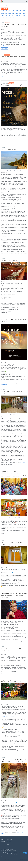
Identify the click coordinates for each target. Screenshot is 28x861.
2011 (6, 15)
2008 (16, 15)
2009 (13, 15)
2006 (24, 15)
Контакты (8, 846)
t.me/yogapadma (4, 384)
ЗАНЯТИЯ (3, 842)
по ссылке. (22, 462)
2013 (24, 13)
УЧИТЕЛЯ (3, 838)
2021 (20, 11)
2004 (6, 18)
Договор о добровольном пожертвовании (8, 850)
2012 (2, 15)
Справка (8, 844)
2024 (9, 11)
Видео (2, 652)
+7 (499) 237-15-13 (6, 859)
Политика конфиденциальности (7, 849)
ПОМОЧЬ (9, 847)
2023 (13, 11)
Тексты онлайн (9, 839)
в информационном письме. (13, 715)
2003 (9, 18)
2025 (6, 11)
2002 (13, 18)
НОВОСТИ (3, 841)
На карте (16, 856)
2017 (9, 13)
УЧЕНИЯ (3, 839)
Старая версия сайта (23, 859)
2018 (6, 13)
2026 (2, 11)
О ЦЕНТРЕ (9, 842)
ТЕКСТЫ (8, 838)
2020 (24, 11)
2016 (13, 13)
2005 (2, 18)
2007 (20, 15)
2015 (16, 13)
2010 (9, 15)
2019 (2, 13)
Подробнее (4, 48)
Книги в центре (9, 841)
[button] (26, 88)
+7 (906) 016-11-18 (5, 45)
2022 (16, 11)
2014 (20, 13)
